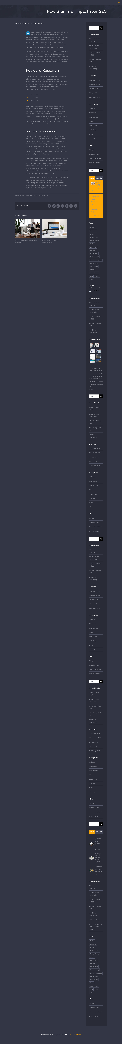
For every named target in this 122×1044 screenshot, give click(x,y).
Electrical (93, 231)
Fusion (92, 244)
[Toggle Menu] (118, 2)
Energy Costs (94, 237)
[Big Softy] (98, 351)
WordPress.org (95, 163)
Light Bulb (93, 247)
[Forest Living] (92, 351)
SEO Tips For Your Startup (52, 228)
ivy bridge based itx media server (95, 211)
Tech (92, 134)
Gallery (30, 228)
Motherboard (94, 263)
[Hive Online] (92, 356)
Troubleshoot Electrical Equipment (99, 867)
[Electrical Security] (98, 361)
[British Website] (92, 361)
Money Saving (94, 257)
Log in (92, 150)
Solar (92, 269)
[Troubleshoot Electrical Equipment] (91, 870)
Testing (97, 276)
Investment (94, 117)
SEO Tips (93, 125)
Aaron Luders (21, 195)
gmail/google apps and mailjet (95, 197)
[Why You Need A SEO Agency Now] (27, 228)
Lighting (92, 250)
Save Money (94, 266)
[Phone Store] (98, 355)
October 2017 (95, 88)
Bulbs (92, 227)
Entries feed (94, 154)
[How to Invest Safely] (93, 183)
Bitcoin (92, 108)
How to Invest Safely (98, 184)
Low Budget (94, 253)
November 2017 (95, 84)
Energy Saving (94, 240)
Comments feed (96, 158)
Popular (92, 178)
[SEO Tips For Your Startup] (54, 228)
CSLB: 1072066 (75, 1035)
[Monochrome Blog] (97, 345)
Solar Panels (94, 273)
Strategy (93, 130)
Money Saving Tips (96, 260)
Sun (91, 276)
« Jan (91, 389)
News (92, 121)
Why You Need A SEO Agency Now (25, 228)
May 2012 (93, 93)
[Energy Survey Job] (91, 346)
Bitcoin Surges (95, 920)
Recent (97, 178)
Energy (92, 234)
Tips (91, 279)
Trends (47, 195)
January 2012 (95, 97)
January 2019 (95, 80)
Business (42, 195)
